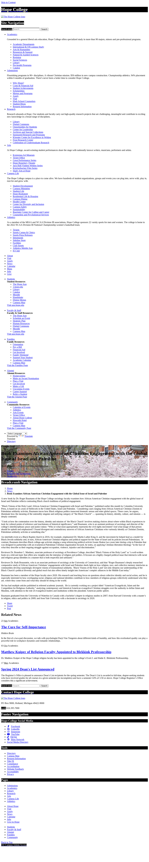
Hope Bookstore (20, 194)
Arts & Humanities (21, 49)
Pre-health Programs (22, 65)
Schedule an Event (21, 318)
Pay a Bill (17, 347)
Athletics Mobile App (23, 248)
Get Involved (19, 352)
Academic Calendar (22, 360)
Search (44, 29)
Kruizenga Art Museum (23, 155)
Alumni (10, 370)
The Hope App (20, 284)
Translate (28, 436)
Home (10, 488)
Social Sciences (20, 60)
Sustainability (19, 209)
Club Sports (18, 245)
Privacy (10, 774)
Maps (9, 269)
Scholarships (18, 91)
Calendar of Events (21, 407)
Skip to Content (8, 2)
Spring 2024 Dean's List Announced (27, 669)
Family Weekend (20, 355)
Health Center (19, 201)
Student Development (23, 186)
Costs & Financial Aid (23, 85)
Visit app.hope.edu (15, 305)
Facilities (17, 243)
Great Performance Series (24, 160)
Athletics (11, 217)
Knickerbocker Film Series (25, 168)
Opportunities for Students (25, 127)
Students (11, 279)
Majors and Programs (22, 93)
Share (9, 603)
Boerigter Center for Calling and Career (31, 212)
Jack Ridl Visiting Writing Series (28, 165)
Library (16, 62)
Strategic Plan (19, 321)
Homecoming (19, 376)
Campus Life (13, 173)
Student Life (18, 191)
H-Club (16, 251)
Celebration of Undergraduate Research (31, 142)
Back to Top (7, 842)
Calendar (11, 266)
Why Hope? (18, 83)
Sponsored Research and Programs (29, 134)
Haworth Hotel (20, 420)
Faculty (10, 471)
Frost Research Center (23, 140)
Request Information (22, 106)
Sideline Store (19, 240)
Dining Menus (19, 300)
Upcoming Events (21, 389)
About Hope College (22, 417)
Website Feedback (15, 769)
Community (12, 402)
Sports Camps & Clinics (24, 232)
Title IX (10, 761)
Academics (12, 34)
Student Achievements (23, 88)
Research (11, 109)
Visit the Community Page (19, 428)
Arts (9, 145)
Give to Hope (13, 822)
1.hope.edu (18, 287)
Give (9, 274)
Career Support (20, 391)
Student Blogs (19, 104)
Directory (11, 441)
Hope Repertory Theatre (24, 163)
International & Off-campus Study (28, 47)
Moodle (16, 294)
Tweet (10, 606)
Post (9, 608)
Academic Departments (23, 44)
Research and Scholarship (19, 473)
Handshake (18, 297)
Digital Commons (21, 124)
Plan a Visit (18, 381)
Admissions (12, 70)
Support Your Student (23, 357)
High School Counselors (24, 101)
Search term (6, 29)
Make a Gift (18, 386)
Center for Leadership (23, 129)
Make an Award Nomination (26, 378)
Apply (16, 96)
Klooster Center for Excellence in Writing (32, 137)
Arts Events (18, 412)
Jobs (9, 271)
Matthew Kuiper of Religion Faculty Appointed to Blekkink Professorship (56, 652)
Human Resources (21, 323)
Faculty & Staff (14, 310)
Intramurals (18, 237)
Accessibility (13, 771)
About (10, 255)
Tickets (16, 230)
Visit (15, 98)
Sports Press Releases (23, 235)
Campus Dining (20, 199)
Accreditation (13, 766)
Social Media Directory (17, 742)
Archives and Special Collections (28, 132)
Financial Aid (19, 349)
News (9, 263)
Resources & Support (22, 52)
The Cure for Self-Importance (23, 627)
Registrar (17, 57)
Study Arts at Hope (21, 171)
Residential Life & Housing (25, 196)
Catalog (16, 68)
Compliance (12, 764)
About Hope (12, 806)
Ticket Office (19, 157)
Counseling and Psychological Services (31, 214)
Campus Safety (20, 207)
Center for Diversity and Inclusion (28, 204)
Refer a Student (20, 394)
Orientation (18, 344)
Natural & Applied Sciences (25, 55)
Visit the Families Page (17, 365)
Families (11, 339)
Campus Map (19, 302)
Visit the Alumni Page (17, 397)
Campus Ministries (21, 188)
